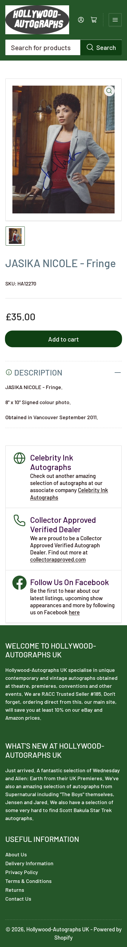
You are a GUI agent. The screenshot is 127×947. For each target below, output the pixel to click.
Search (106, 47)
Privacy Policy (21, 872)
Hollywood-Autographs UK (57, 929)
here (74, 612)
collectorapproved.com (58, 559)
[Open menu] (115, 19)
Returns (14, 889)
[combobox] (63, 47)
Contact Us (18, 898)
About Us (16, 854)
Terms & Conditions (28, 881)
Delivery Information (29, 863)
